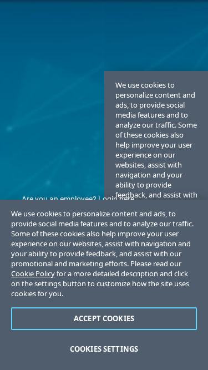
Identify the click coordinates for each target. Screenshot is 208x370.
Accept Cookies (104, 318)
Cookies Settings (104, 349)
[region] (104, 285)
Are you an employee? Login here (78, 199)
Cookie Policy (33, 273)
